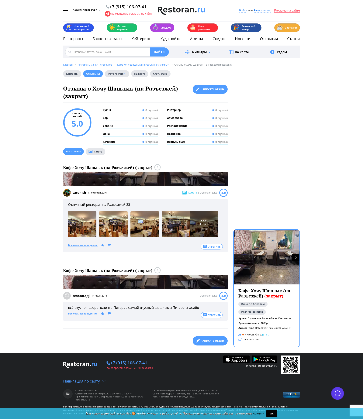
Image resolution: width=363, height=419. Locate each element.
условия (258, 413)
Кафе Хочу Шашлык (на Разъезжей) (264, 293)
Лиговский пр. (253, 334)
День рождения (199, 27)
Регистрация (262, 10)
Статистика (160, 73)
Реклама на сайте (287, 10)
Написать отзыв (212, 89)
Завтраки (286, 27)
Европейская (269, 318)
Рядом (282, 52)
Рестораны (73, 38)
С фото (98, 151)
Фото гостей (117, 73)
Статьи (293, 38)
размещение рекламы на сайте (132, 13)
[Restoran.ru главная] (181, 11)
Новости (243, 38)
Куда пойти (170, 38)
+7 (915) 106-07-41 (128, 362)
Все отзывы (73, 151)
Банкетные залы (107, 38)
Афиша (196, 38)
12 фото (192, 192)
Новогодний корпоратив (77, 27)
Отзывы (93, 73)
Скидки (219, 38)
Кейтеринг (141, 38)
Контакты (72, 73)
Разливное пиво (252, 312)
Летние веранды (118, 27)
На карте (242, 52)
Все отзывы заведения (83, 245)
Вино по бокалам (253, 304)
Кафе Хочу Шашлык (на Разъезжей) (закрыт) (107, 167)
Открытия (269, 38)
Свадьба (161, 27)
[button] (295, 257)
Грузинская (254, 318)
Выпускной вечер (244, 27)
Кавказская (284, 318)
